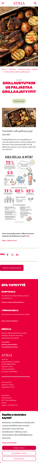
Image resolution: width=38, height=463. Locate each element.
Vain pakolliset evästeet (19, 453)
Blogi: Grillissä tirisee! (9, 240)
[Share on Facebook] (7, 255)
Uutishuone (12, 69)
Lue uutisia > (6, 342)
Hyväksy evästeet (19, 448)
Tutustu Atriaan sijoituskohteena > (13, 302)
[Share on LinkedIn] (17, 255)
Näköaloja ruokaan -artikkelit (28, 69)
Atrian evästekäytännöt (9, 442)
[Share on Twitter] (12, 255)
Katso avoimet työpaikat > (10, 321)
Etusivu (4, 69)
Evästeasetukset (19, 458)
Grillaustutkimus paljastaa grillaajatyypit (17, 72)
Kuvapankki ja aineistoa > (10, 347)
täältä (27, 236)
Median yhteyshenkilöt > (10, 344)
